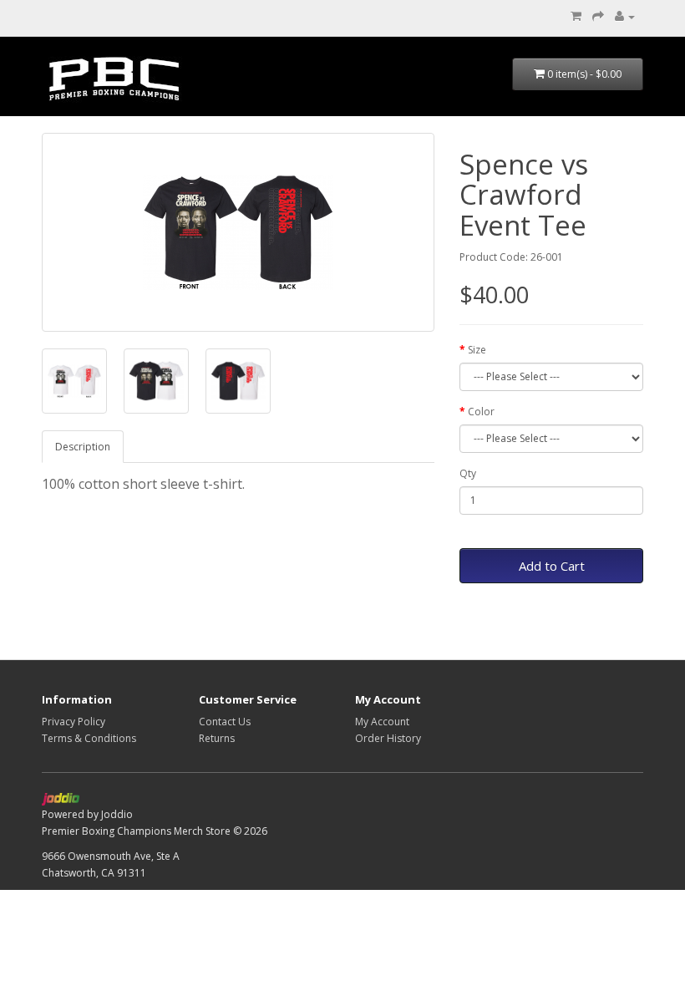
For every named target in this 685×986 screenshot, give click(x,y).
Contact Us (225, 721)
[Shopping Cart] (576, 16)
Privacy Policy (73, 721)
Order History (388, 738)
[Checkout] (598, 16)
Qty (467, 473)
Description (82, 447)
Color (481, 411)
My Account (382, 721)
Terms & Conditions (89, 738)
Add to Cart (552, 565)
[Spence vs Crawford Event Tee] (238, 232)
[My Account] (625, 16)
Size (477, 350)
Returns (217, 738)
